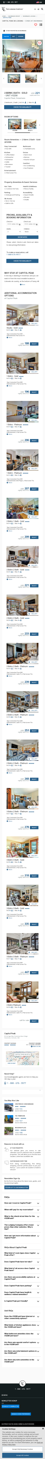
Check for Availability (22, 107)
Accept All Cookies (22, 1455)
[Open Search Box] (42, 9)
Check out (27, 221)
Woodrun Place (20, 1127)
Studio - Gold (12, 328)
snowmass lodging (29, 16)
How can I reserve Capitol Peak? (17, 1203)
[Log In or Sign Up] (39, 9)
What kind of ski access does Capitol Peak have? (19, 1269)
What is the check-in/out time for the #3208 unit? (19, 1217)
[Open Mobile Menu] (35, 9)
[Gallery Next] (41, 78)
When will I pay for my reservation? (18, 1210)
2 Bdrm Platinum (14, 1005)
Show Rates (22, 237)
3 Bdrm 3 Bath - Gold (15, 860)
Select (34, 344)
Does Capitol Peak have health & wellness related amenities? (17, 1293)
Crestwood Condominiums (24, 1104)
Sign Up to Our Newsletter (17, 1187)
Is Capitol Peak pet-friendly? (16, 1301)
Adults (9, 229)
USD (40, 2)
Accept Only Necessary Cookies (22, 1449)
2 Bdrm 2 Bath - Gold (15, 570)
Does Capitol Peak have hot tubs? (18, 1262)
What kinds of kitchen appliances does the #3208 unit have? (20, 1326)
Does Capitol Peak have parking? (18, 1286)
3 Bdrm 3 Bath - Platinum (17, 957)
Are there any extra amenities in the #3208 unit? (19, 1361)
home (4, 16)
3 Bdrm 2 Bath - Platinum (17, 812)
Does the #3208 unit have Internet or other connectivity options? (19, 1317)
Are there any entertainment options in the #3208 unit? (20, 1352)
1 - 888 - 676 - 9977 (22, 1389)
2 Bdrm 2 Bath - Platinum (17, 666)
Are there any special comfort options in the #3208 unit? (20, 1343)
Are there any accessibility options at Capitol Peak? (19, 1278)
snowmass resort (14, 16)
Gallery (34, 323)
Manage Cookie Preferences (21, 1414)
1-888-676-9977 (14, 254)
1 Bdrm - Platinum (14, 425)
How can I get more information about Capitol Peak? (20, 1237)
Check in (9, 221)
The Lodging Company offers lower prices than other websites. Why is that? (19, 1227)
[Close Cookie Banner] (43, 1428)
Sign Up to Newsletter (11, 1406)
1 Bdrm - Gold (12, 376)
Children (26, 229)
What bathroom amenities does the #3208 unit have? (18, 1335)
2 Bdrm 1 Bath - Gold (15, 521)
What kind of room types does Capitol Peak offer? (19, 1254)
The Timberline (20, 1116)
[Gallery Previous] (3, 78)
